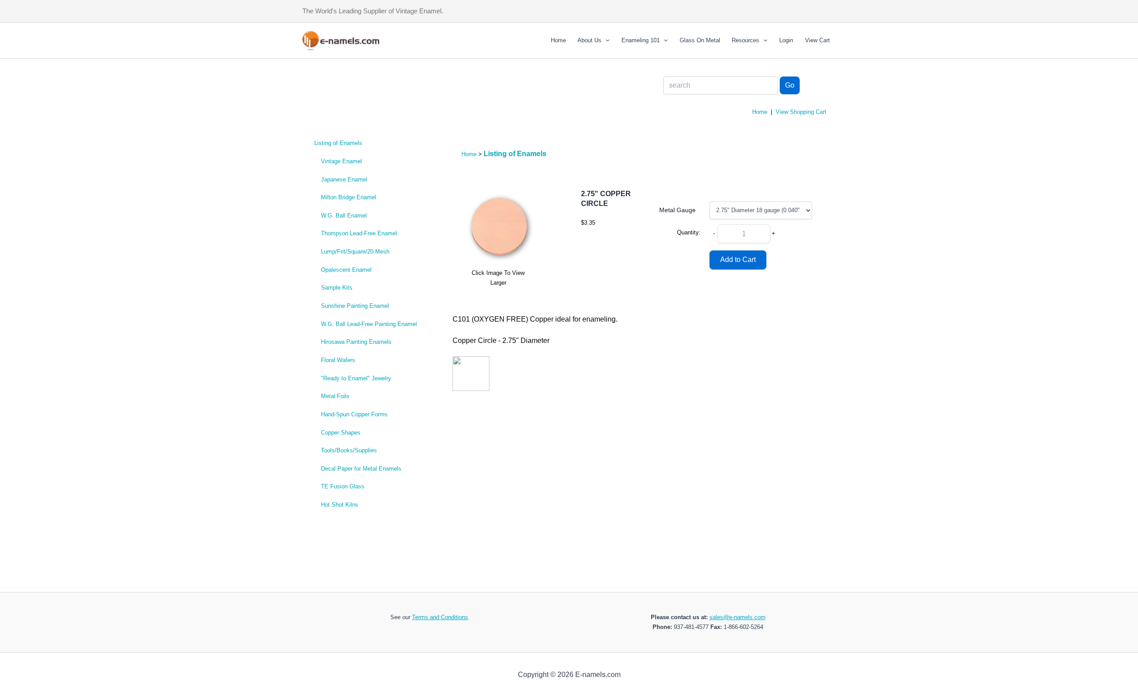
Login (786, 40)
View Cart (817, 40)
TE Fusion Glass (343, 486)
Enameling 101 (640, 40)
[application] (605, 40)
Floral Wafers (338, 360)
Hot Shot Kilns (339, 504)
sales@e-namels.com (737, 617)
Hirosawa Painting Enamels (356, 341)
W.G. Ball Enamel (344, 215)
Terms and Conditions (440, 617)
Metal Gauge (677, 210)
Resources (745, 40)
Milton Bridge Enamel (348, 197)
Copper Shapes (341, 432)
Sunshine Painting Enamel (355, 305)
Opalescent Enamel (346, 269)
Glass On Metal (700, 40)
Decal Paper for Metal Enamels (361, 468)
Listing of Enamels (338, 143)
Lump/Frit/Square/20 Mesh (355, 251)
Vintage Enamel (341, 161)
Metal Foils (335, 396)
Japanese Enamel (344, 179)
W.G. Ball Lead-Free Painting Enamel (369, 324)
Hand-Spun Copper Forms (354, 414)
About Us (589, 40)
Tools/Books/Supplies (349, 450)
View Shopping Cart (801, 112)
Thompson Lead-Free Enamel (359, 233)
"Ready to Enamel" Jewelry (356, 378)
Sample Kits (337, 287)
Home (558, 40)
